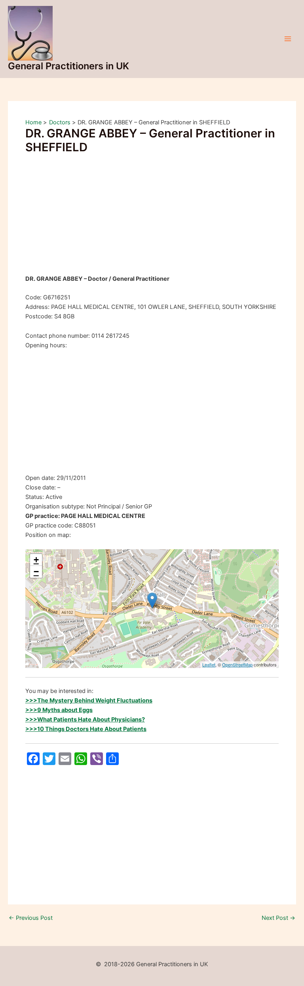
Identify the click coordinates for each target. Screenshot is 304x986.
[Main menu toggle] (287, 38)
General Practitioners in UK (68, 66)
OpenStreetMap (237, 664)
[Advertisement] (152, 215)
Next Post (278, 918)
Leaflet (208, 664)
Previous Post (31, 918)
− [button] (36, 572)
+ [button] (36, 560)
